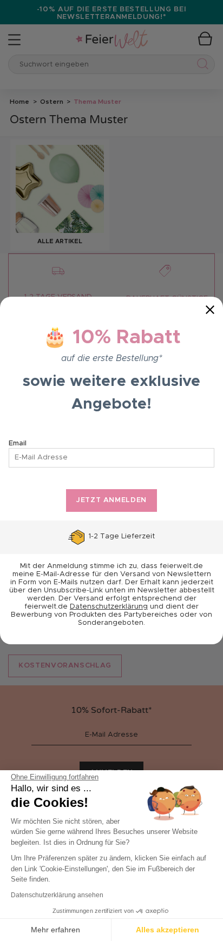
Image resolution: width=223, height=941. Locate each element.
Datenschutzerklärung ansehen (57, 895)
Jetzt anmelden (111, 500)
